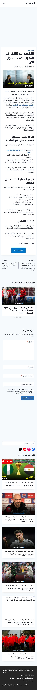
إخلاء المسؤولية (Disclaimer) (25, 678)
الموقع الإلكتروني (27, 384)
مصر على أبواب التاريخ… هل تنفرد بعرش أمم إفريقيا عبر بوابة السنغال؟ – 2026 (18, 310)
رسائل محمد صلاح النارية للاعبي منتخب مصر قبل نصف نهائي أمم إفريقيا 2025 (20, 623)
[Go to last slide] (32, 301)
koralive (27, 66)
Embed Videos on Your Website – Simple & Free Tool (18, 671)
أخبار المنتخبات (22, 482)
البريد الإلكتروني (27, 376)
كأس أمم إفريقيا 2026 (11, 482)
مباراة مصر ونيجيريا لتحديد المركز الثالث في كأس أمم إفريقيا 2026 (28, 265)
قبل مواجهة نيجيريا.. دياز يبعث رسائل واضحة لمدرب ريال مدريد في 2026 (19, 555)
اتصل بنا (12, 678)
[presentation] (18, 296)
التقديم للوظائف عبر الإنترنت (23, 105)
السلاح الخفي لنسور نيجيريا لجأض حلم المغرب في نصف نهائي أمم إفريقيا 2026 (19, 658)
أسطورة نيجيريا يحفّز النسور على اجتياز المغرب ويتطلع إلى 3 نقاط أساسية (20, 589)
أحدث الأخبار (31, 50)
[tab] (22, 317)
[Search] (5, 443)
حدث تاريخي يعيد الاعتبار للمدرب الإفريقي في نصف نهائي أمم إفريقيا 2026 (19, 520)
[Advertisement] (18, 28)
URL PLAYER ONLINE (27, 675)
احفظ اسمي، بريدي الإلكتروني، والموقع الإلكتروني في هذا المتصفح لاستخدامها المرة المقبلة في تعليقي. (19, 391)
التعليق (30, 342)
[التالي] (5, 301)
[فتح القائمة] (3, 3)
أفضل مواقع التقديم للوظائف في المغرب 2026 (9, 264)
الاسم (30, 367)
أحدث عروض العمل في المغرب (19, 151)
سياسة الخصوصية (28, 681)
